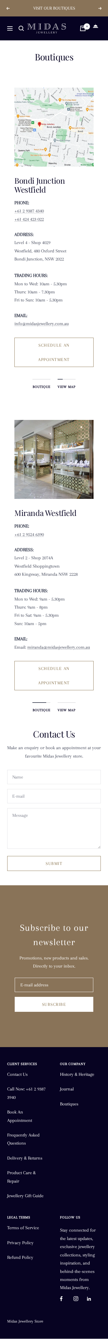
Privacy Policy (20, 1242)
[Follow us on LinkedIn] (93, 1299)
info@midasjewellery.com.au (41, 323)
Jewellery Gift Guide (25, 1195)
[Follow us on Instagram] (80, 1299)
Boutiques (69, 1104)
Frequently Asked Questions (23, 1139)
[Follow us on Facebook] (67, 1299)
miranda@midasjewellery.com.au (58, 647)
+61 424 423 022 (29, 219)
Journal (67, 1089)
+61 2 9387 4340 (29, 211)
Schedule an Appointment (54, 352)
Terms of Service (23, 1227)
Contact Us (17, 1074)
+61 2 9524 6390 (29, 534)
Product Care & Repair (21, 1176)
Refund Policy (20, 1257)
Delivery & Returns (24, 1158)
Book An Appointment (19, 1116)
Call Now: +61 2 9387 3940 (26, 1093)
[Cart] (83, 28)
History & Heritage (77, 1074)
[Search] (21, 28)
